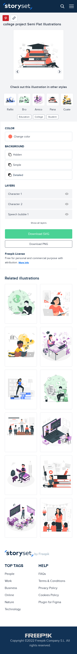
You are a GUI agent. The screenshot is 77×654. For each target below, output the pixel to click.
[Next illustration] (59, 71)
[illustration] (21, 304)
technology (13, 609)
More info (24, 262)
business (11, 588)
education (24, 116)
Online (9, 595)
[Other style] (10, 99)
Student (52, 116)
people (9, 574)
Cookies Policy (48, 595)
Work (8, 581)
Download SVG (38, 234)
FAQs (42, 574)
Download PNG (38, 244)
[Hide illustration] (66, 193)
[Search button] (62, 6)
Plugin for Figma (49, 602)
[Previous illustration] (17, 71)
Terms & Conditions (51, 581)
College (39, 116)
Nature (9, 602)
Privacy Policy (47, 588)
